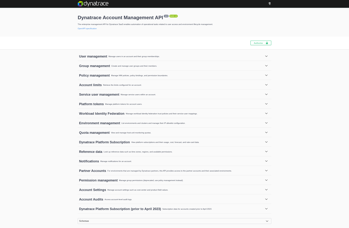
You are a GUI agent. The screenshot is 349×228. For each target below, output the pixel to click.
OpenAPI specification (87, 28)
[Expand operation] (266, 56)
